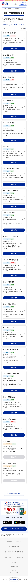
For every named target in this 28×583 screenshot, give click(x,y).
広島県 (16, 534)
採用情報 (14, 562)
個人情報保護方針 (14, 546)
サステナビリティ (23, 579)
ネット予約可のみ (15, 24)
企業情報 (9, 541)
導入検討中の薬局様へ (23, 3)
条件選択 (6, 24)
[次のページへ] (19, 487)
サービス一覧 (3, 579)
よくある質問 (8, 557)
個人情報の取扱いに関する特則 (14, 551)
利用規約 (18, 541)
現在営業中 (23, 24)
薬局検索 (15, 4)
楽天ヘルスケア (14, 572)
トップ (2, 534)
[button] (14, 38)
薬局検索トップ (9, 534)
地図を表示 (15, 579)
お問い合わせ (19, 557)
